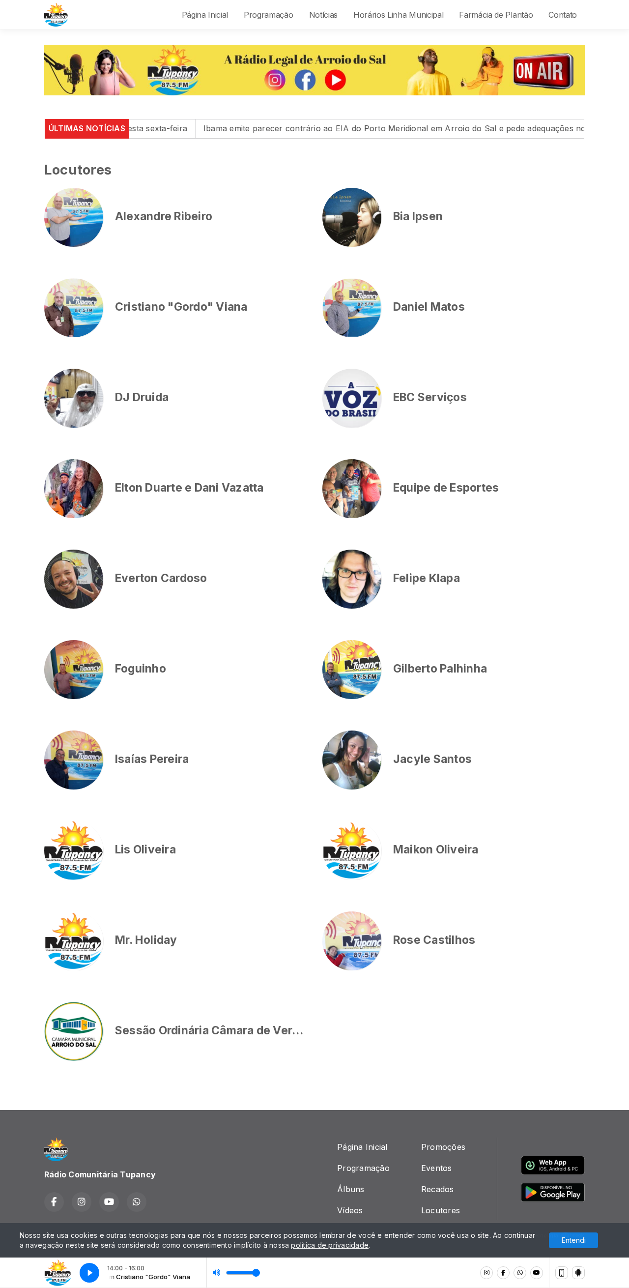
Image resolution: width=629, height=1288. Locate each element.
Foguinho (140, 668)
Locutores (440, 1210)
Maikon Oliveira (436, 849)
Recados (437, 1189)
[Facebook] (503, 1272)
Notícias (323, 15)
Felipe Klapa (426, 578)
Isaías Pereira (152, 759)
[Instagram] (486, 1272)
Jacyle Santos (432, 759)
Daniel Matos (429, 307)
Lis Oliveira (145, 849)
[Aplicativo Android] (578, 1272)
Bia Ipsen (418, 216)
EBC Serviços (430, 397)
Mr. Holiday (146, 940)
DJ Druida (142, 397)
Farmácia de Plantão (496, 15)
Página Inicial (205, 15)
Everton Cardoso (161, 578)
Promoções (443, 1147)
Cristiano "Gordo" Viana (181, 307)
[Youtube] (536, 1272)
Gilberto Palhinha (440, 668)
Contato (562, 15)
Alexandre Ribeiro (163, 216)
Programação (268, 15)
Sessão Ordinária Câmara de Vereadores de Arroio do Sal (271, 1030)
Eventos (436, 1168)
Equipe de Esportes (446, 488)
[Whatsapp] (520, 1272)
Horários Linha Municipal (398, 15)
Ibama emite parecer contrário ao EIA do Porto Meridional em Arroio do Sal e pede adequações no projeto (364, 128)
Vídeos (350, 1210)
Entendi (574, 1240)
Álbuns (350, 1189)
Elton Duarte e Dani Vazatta (189, 488)
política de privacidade (330, 1245)
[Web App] (561, 1272)
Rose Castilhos (434, 940)
